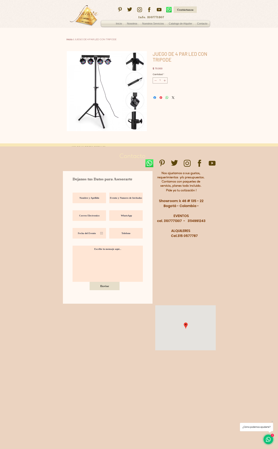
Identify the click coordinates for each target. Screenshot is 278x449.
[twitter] (129, 9)
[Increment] (165, 80)
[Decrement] (155, 80)
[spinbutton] (160, 80)
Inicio (70, 39)
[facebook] (149, 9)
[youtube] (159, 9)
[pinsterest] (120, 9)
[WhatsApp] (169, 9)
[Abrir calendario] (101, 233)
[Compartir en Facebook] (155, 98)
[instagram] (139, 9)
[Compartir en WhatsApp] (167, 98)
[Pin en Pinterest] (161, 98)
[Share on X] (173, 98)
